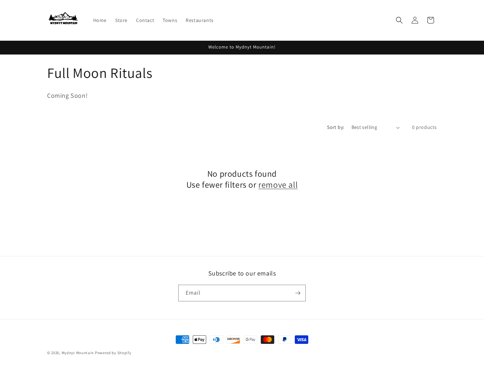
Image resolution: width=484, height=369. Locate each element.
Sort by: (335, 127)
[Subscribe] (297, 293)
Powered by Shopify (113, 352)
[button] (399, 20)
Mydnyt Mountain (78, 352)
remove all (278, 184)
